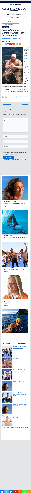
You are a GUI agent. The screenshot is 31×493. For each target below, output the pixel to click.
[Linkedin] (8, 44)
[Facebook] (3, 44)
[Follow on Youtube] (20, 4)
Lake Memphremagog (26, 60)
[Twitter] (6, 44)
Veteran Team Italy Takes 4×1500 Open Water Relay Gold (20, 347)
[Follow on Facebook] (11, 4)
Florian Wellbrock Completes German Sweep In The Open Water (21, 370)
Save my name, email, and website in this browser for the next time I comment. (15, 153)
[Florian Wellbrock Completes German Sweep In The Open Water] (7, 374)
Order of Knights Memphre (26, 55)
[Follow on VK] (18, 4)
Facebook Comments (17, 111)
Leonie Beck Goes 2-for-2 (18, 381)
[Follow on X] (16, 4)
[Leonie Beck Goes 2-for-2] (7, 386)
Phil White (26, 49)
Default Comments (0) (7, 111)
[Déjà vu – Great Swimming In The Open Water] (7, 420)
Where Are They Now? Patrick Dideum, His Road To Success (15, 427)
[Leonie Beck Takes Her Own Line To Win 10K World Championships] (7, 409)
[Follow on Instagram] (13, 4)
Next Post (25, 104)
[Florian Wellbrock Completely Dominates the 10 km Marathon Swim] (7, 397)
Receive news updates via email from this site (15, 159)
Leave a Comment (6, 38)
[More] (20, 44)
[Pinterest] (11, 44)
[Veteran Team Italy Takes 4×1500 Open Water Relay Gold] (7, 351)
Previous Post (7, 104)
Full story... (6, 207)
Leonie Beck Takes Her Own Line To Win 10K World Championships (20, 405)
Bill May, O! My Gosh (17, 358)
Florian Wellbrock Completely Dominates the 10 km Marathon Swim (20, 394)
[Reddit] (14, 44)
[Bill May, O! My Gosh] (7, 363)
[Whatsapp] (17, 44)
